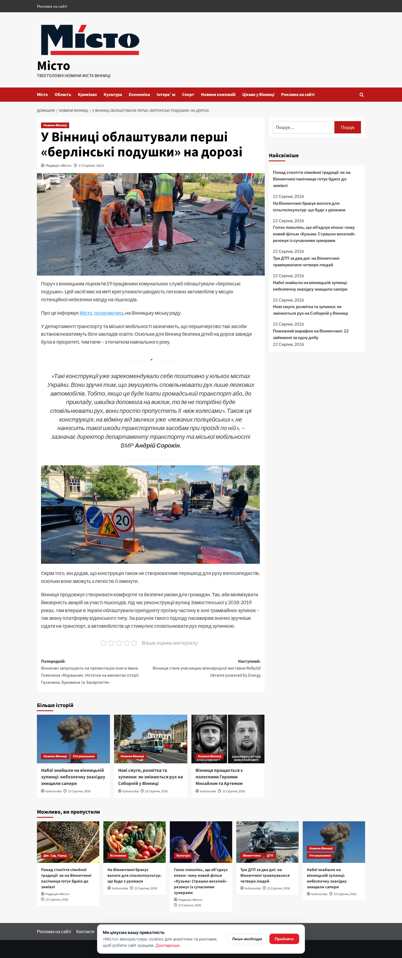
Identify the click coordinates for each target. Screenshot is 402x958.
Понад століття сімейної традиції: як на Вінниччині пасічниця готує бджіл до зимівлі (311, 179)
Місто (53, 66)
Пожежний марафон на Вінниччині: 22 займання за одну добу (311, 334)
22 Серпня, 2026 (79, 791)
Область (63, 95)
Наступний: (206, 668)
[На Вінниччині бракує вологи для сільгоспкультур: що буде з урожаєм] (134, 842)
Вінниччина (252, 855)
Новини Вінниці (55, 125)
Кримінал (87, 95)
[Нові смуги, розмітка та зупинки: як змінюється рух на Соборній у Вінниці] (150, 739)
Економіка (139, 95)
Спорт (188, 95)
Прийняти (284, 938)
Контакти (85, 931)
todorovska (53, 791)
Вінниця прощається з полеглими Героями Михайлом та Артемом (219, 777)
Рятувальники (84, 756)
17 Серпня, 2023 (91, 165)
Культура (113, 95)
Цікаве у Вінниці (258, 95)
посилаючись (109, 313)
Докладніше (168, 945)
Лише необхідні (247, 938)
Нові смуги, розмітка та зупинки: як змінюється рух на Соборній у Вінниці (150, 777)
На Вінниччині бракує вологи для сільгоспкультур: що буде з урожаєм (309, 206)
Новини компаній (218, 95)
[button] (361, 95)
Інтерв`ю (166, 95)
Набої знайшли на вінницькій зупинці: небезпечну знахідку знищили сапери (73, 777)
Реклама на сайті (52, 6)
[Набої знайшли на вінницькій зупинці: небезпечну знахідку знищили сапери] (73, 739)
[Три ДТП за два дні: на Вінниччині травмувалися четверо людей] (267, 842)
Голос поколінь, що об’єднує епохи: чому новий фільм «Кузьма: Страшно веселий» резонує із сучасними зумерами (314, 234)
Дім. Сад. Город (54, 855)
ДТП (270, 855)
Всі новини (118, 855)
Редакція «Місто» (59, 165)
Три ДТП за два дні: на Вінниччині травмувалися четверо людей (306, 261)
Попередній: (90, 671)
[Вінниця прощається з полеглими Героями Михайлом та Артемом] (227, 739)
